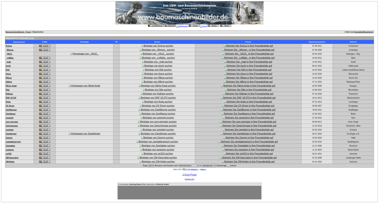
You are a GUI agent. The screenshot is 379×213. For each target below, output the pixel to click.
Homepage (84, 42)
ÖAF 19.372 (11, 98)
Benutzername (19, 42)
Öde (7, 90)
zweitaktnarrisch (13, 142)
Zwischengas (12, 126)
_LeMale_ (10, 58)
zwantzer (10, 150)
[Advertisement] (189, 192)
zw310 (8, 154)
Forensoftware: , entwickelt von (143, 184)
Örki (8, 70)
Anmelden (359, 32)
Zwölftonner (11, 110)
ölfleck (9, 82)
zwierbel (9, 130)
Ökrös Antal (11, 86)
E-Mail (44, 42)
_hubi (8, 62)
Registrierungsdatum (317, 42)
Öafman (9, 94)
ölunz (8, 74)
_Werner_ (10, 50)
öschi (8, 66)
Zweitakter (10, 146)
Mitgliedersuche (26, 38)
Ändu (8, 102)
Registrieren (368, 32)
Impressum (189, 179)
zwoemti (9, 118)
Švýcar (9, 46)
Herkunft (353, 42)
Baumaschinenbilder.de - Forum (18, 32)
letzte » (203, 169)
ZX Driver (10, 106)
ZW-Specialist (12, 158)
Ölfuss (9, 78)
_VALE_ (9, 54)
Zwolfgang (10, 114)
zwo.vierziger (12, 122)
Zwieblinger (11, 134)
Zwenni (9, 138)
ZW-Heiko (10, 162)
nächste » (194, 169)
